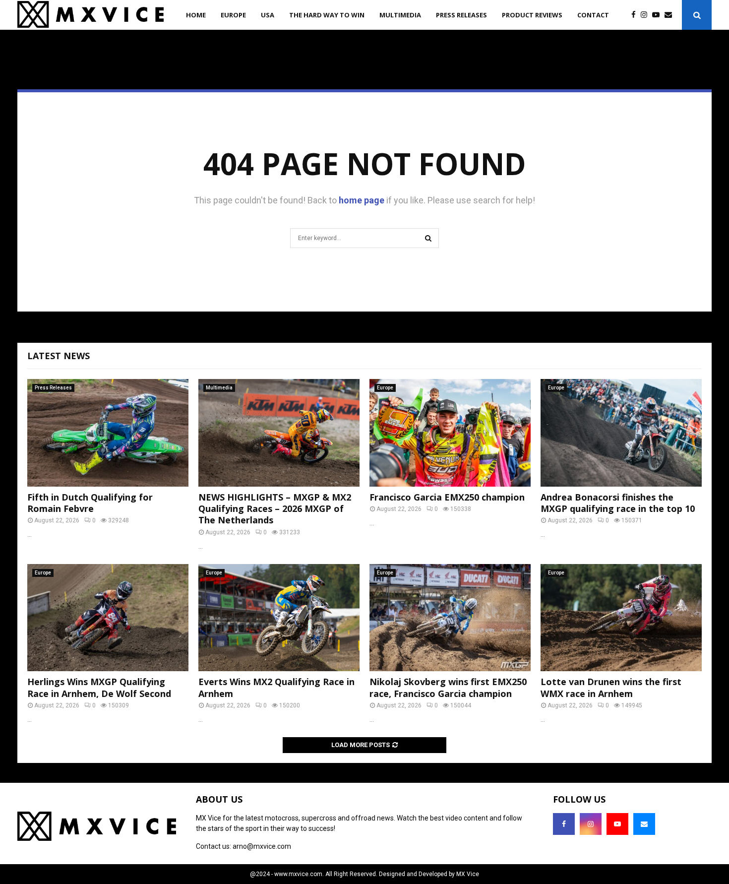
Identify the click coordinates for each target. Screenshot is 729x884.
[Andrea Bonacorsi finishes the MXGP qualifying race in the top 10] (621, 433)
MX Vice (467, 874)
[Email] (671, 15)
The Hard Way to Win (326, 14)
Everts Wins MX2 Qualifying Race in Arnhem (276, 687)
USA (267, 14)
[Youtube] (658, 15)
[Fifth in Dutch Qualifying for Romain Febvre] (107, 433)
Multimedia (400, 14)
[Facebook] (636, 15)
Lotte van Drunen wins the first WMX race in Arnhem (611, 687)
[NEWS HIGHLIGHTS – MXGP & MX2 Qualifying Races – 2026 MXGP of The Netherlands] (279, 433)
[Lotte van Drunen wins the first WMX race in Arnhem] (621, 618)
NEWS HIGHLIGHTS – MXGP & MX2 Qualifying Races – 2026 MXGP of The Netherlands (274, 508)
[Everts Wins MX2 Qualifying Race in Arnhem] (279, 618)
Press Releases (461, 14)
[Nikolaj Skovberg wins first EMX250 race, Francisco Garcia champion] (450, 618)
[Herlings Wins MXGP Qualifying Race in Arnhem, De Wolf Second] (107, 618)
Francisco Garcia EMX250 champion (447, 497)
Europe (233, 14)
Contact (593, 14)
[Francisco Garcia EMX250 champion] (450, 433)
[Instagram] (646, 15)
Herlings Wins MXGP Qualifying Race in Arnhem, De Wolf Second (99, 687)
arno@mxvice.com (262, 846)
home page (361, 200)
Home (196, 14)
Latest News (58, 356)
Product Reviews (532, 14)
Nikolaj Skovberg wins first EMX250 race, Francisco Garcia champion (448, 687)
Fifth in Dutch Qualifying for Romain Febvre (90, 502)
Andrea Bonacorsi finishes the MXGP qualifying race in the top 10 (618, 502)
